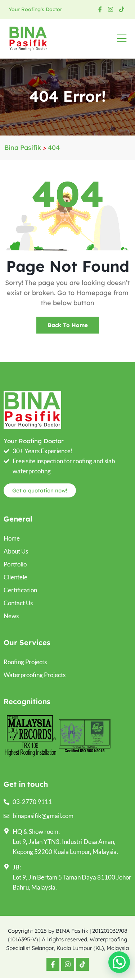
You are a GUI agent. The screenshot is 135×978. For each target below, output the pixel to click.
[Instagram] (67, 964)
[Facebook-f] (52, 964)
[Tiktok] (82, 964)
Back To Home (68, 325)
